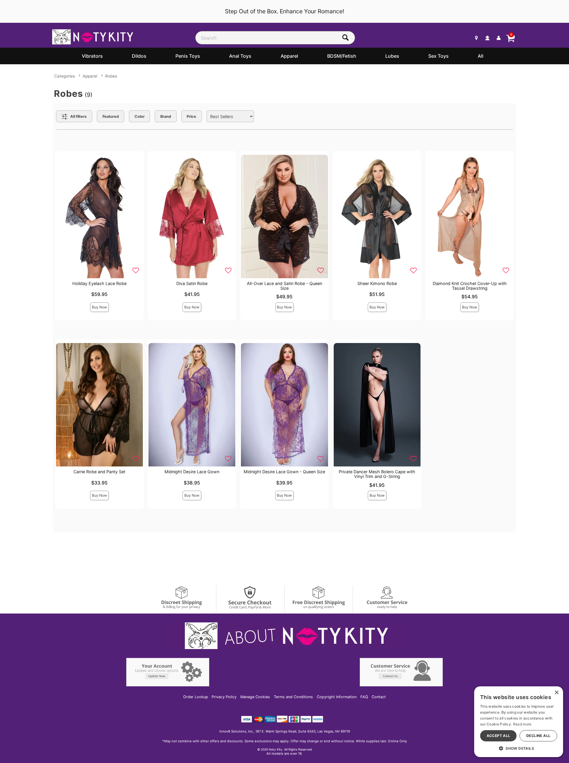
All (480, 56)
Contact (379, 697)
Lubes (392, 56)
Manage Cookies (255, 697)
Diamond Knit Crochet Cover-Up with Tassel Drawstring (470, 286)
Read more (522, 724)
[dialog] (518, 721)
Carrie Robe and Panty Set (99, 471)
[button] (518, 748)
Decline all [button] (538, 735)
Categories (64, 76)
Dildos (139, 56)
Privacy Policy (224, 697)
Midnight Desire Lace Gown (191, 471)
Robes (111, 76)
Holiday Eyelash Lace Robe (99, 283)
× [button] (556, 692)
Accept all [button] (498, 735)
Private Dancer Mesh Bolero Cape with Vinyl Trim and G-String (377, 474)
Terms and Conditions (293, 697)
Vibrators (92, 56)
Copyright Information (337, 697)
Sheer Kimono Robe (377, 283)
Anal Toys (240, 56)
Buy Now (99, 307)
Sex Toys (438, 56)
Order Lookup (195, 697)
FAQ (364, 697)
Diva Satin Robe (191, 283)
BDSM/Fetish (341, 56)
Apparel (289, 56)
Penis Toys (187, 56)
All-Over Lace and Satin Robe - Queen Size (284, 286)
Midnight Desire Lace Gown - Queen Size (284, 471)
